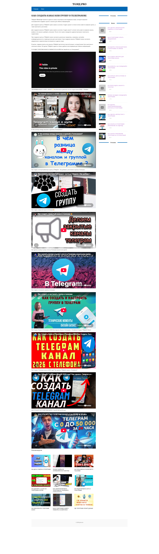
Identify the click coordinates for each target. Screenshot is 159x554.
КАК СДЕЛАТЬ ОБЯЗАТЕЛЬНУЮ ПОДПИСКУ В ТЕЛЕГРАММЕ (116, 28)
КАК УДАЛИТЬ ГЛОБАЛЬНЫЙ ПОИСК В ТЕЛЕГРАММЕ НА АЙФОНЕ (117, 47)
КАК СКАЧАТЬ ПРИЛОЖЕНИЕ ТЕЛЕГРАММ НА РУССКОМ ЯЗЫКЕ (117, 134)
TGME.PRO (79, 4)
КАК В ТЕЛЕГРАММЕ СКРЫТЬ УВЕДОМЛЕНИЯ (115, 38)
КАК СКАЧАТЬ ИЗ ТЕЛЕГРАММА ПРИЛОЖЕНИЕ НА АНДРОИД (116, 124)
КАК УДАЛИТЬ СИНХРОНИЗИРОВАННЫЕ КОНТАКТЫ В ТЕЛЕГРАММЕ (115, 106)
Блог (42, 9)
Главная (36, 9)
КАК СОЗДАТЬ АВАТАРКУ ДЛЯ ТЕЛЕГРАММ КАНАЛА (116, 57)
